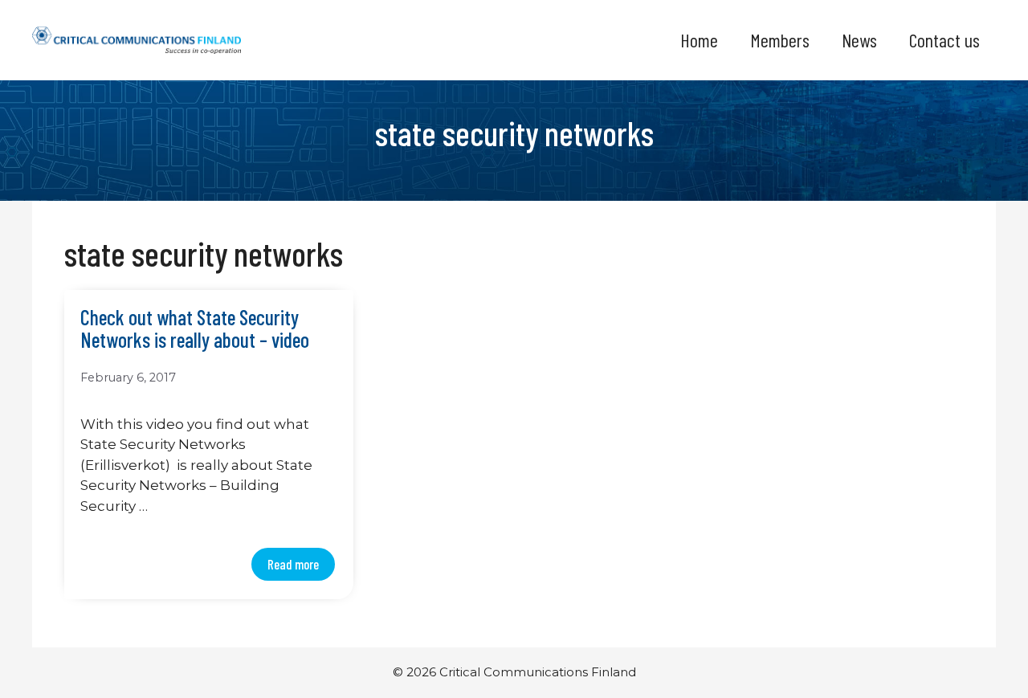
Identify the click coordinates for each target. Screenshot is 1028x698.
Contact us (944, 39)
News (859, 39)
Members (780, 39)
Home (699, 39)
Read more (293, 564)
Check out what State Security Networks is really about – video (194, 329)
